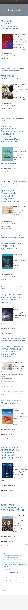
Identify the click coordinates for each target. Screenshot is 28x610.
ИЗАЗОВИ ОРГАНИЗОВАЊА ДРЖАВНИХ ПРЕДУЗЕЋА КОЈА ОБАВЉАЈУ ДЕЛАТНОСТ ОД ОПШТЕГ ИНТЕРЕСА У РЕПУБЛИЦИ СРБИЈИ (15, 560)
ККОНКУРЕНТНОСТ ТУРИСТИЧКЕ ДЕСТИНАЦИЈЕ (11, 246)
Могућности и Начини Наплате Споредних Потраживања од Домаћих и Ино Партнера (12, 351)
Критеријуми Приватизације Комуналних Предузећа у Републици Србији (10, 195)
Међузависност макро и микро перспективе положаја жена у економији (12, 298)
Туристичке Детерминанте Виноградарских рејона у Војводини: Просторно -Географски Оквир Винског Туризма (13, 133)
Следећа (15, 580)
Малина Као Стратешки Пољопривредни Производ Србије (9, 24)
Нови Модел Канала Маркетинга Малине (11, 402)
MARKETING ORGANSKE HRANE (11, 77)
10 (10, 580)
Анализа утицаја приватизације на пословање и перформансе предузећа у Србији (11, 452)
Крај (21, 580)
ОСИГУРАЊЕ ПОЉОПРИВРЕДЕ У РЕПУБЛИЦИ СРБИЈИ (12, 507)
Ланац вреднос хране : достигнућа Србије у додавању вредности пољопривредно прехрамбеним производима (14, 555)
